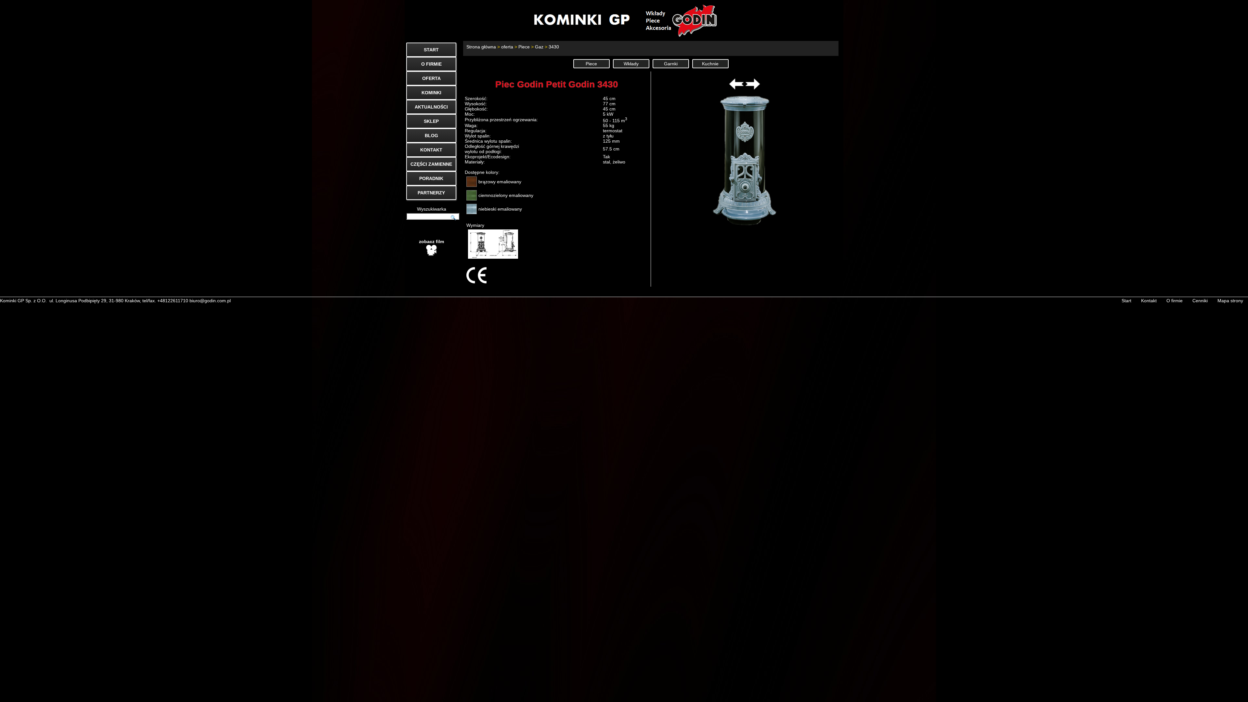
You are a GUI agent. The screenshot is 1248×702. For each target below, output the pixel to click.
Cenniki (1200, 300)
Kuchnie (710, 63)
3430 (554, 46)
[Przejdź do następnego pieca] (752, 88)
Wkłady (631, 63)
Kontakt (1149, 300)
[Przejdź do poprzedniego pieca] (736, 88)
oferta (507, 46)
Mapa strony (1230, 300)
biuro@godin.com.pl (210, 300)
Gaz (539, 46)
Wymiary (475, 225)
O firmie (1174, 300)
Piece (524, 46)
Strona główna (481, 46)
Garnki (671, 63)
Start (1126, 300)
